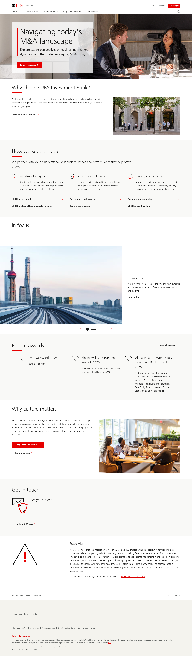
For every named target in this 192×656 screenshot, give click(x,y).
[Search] (178, 11)
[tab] (93, 329)
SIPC (109, 643)
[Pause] (87, 329)
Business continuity (25, 636)
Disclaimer (15, 636)
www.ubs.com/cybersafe (133, 576)
